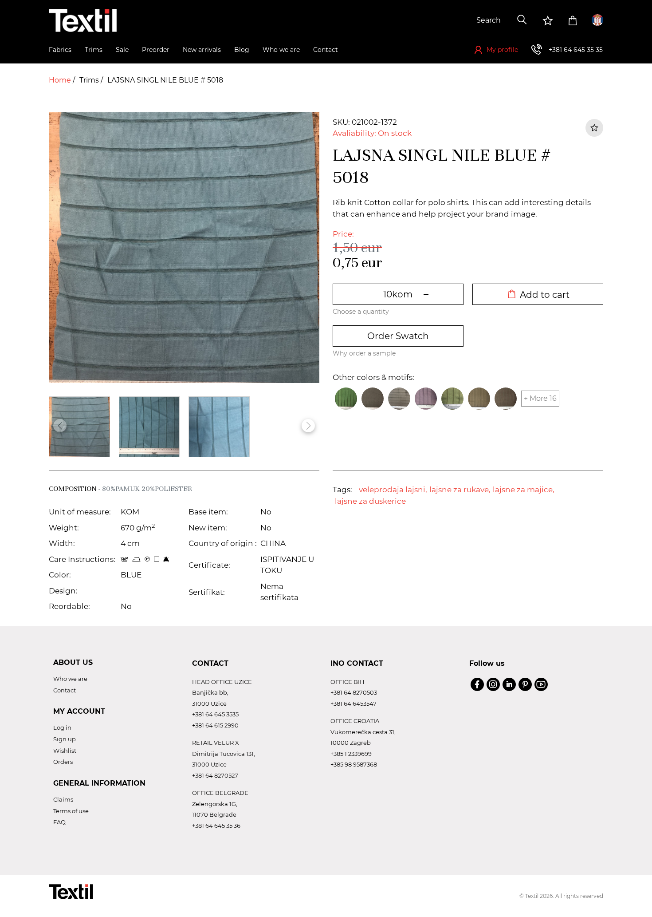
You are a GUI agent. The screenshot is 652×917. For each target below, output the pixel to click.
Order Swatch (398, 336)
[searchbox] (444, 20)
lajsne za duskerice (370, 501)
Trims (90, 80)
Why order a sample (364, 353)
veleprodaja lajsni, (393, 489)
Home (61, 80)
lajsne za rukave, (460, 489)
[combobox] (444, 20)
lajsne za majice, (523, 489)
